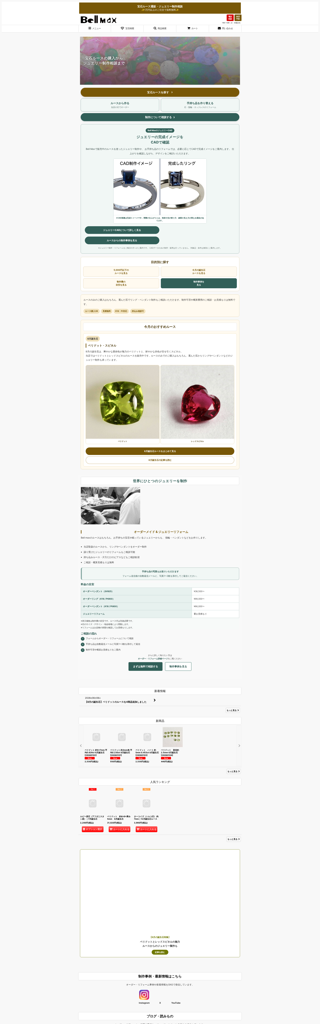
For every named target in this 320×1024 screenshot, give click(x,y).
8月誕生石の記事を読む (160, 460)
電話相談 (230, 17)
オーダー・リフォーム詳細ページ (153, 658)
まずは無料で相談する (145, 666)
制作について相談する (158, 117)
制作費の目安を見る (121, 283)
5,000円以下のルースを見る (121, 271)
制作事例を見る (199, 283)
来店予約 (238, 17)
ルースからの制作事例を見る (122, 240)
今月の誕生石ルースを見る (198, 271)
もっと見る (232, 710)
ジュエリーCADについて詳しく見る (122, 230)
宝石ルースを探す (158, 92)
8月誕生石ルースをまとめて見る (160, 451)
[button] (94, 28)
